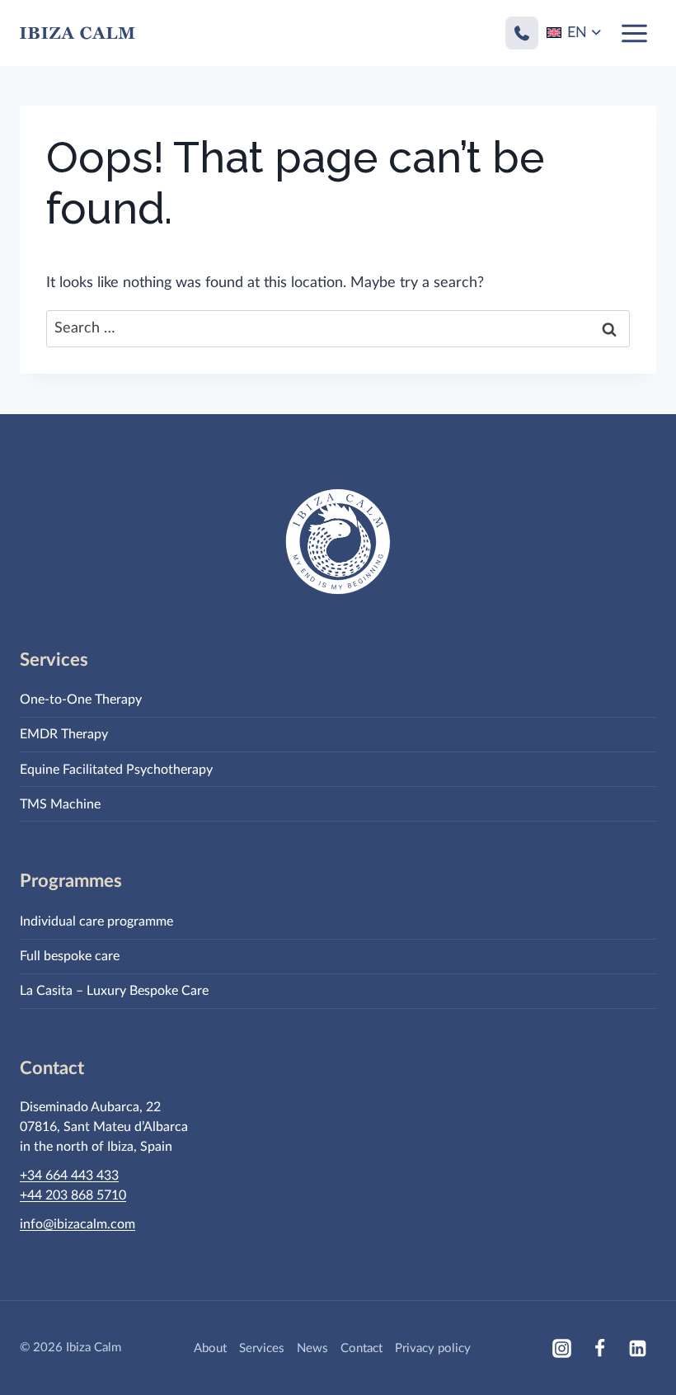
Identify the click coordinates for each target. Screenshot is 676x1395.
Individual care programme (96, 921)
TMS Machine (60, 804)
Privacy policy (433, 1348)
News (312, 1348)
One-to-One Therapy (81, 699)
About (210, 1348)
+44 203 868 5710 (73, 1195)
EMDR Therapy (64, 734)
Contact (361, 1348)
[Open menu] (634, 33)
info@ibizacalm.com (77, 1224)
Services (261, 1348)
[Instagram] (561, 1348)
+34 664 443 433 (69, 1175)
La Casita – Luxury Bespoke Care (114, 990)
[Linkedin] (637, 1348)
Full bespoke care (70, 956)
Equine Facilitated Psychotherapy (116, 769)
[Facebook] (599, 1348)
